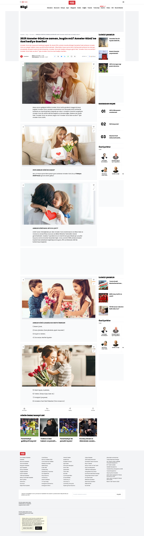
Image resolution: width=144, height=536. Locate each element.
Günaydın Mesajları (68, 465)
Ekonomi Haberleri (24, 461)
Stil (113, 8)
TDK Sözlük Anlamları (90, 459)
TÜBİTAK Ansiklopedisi (90, 469)
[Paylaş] (93, 64)
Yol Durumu (45, 477)
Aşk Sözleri (66, 463)
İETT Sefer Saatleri (111, 465)
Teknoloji (96, 8)
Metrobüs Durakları (89, 479)
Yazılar (90, 8)
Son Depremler (45, 473)
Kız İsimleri (87, 485)
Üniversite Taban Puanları (91, 461)
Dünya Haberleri (24, 469)
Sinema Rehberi (46, 479)
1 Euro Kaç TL (66, 481)
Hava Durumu (45, 475)
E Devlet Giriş (45, 469)
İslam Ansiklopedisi (90, 467)
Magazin (73, 8)
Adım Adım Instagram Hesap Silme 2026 (114, 478)
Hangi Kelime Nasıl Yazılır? (91, 475)
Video (108, 8)
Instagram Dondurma (47, 483)
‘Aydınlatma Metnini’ (27, 525)
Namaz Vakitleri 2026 (47, 459)
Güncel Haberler (24, 463)
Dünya (63, 8)
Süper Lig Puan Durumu (69, 485)
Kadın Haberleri (24, 473)
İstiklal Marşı (45, 465)
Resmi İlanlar (119, 8)
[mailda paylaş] (71, 56)
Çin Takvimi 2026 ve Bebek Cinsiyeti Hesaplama (113, 462)
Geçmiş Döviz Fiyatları (112, 473)
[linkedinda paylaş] (65, 56)
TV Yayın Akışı (45, 481)
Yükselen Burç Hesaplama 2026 (115, 469)
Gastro (103, 8)
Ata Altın (65, 473)
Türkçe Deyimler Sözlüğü (113, 459)
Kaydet (119, 494)
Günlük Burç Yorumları (47, 471)
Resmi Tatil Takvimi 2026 (113, 481)
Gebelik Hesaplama (112, 467)
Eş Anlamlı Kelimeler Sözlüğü (92, 473)
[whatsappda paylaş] (68, 56)
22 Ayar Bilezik (66, 477)
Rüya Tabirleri (88, 463)
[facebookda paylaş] (55, 56)
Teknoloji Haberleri (24, 475)
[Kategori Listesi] (123, 2)
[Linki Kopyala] (75, 56)
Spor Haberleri (23, 467)
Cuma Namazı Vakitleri (47, 461)
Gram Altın (66, 467)
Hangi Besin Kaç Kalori (90, 471)
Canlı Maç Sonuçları (68, 483)
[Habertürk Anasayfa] (72, 2)
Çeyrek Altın (66, 469)
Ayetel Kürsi (66, 459)
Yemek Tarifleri (67, 457)
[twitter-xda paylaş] (58, 56)
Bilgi (23, 7)
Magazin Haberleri (24, 465)
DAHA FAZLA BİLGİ (27, 528)
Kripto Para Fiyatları (25, 485)
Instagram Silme (46, 485)
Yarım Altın (66, 471)
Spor (67, 8)
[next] (96, 430)
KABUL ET (38, 528)
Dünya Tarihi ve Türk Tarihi (91, 465)
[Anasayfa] (22, 453)
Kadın (79, 8)
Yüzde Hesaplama (111, 471)
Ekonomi (56, 8)
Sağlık (84, 8)
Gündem (50, 8)
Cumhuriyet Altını (67, 475)
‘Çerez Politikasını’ (38, 523)
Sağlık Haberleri (24, 471)
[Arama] (21, 2)
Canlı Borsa (45, 457)
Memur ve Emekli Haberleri (26, 477)
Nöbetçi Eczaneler (46, 463)
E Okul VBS (44, 467)
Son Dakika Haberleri (25, 457)
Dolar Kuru (22, 481)
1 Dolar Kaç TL (66, 479)
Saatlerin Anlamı (67, 461)
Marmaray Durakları (90, 481)
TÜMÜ (100, 149)
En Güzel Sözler (88, 477)
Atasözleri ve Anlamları (112, 457)
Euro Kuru (22, 483)
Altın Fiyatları (23, 479)
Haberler (22, 34)
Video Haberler (88, 457)
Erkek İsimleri (88, 483)
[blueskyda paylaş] (61, 56)
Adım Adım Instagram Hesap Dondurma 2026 (114, 475)
